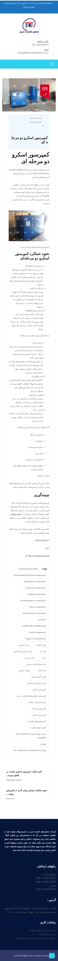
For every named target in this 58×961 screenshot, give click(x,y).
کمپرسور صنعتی (39, 715)
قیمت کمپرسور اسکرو (36, 683)
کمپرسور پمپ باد (39, 708)
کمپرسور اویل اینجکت (37, 702)
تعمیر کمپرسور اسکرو (23, 651)
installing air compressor (35, 581)
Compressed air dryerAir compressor (29, 575)
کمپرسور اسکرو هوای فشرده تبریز (31, 696)
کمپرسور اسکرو (35, 122)
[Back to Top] (52, 955)
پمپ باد (43, 651)
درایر (44, 658)
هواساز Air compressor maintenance (30, 750)
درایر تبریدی (30, 658)
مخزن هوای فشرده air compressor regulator (31, 736)
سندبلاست (41, 670)
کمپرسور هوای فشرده (36, 721)
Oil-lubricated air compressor (33, 600)
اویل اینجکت (41, 645)
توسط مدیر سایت (35, 118)
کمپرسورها (16, 514)
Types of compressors (35, 639)
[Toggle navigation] (51, 64)
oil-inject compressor (36, 594)
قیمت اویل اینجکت (38, 677)
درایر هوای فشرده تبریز (36, 664)
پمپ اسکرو (24, 645)
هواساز (43, 744)
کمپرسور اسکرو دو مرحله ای (37, 555)
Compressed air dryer (28, 569)
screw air (42, 619)
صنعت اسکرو (24, 670)
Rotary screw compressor (34, 613)
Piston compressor (37, 607)
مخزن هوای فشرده (38, 727)
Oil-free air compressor (36, 588)
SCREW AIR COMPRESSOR (34, 626)
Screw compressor (37, 632)
